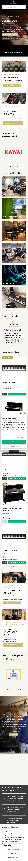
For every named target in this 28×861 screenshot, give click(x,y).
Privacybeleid (7, 845)
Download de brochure (9, 122)
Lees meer (13, 734)
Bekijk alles (14, 566)
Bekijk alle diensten (12, 602)
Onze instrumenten (10, 38)
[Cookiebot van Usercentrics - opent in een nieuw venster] (20, 413)
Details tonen (20, 437)
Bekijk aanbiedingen (12, 85)
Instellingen (13, 446)
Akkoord (13, 441)
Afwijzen (13, 853)
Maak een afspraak (10, 34)
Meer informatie (16, 394)
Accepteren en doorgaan (13, 849)
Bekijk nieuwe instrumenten (10, 645)
